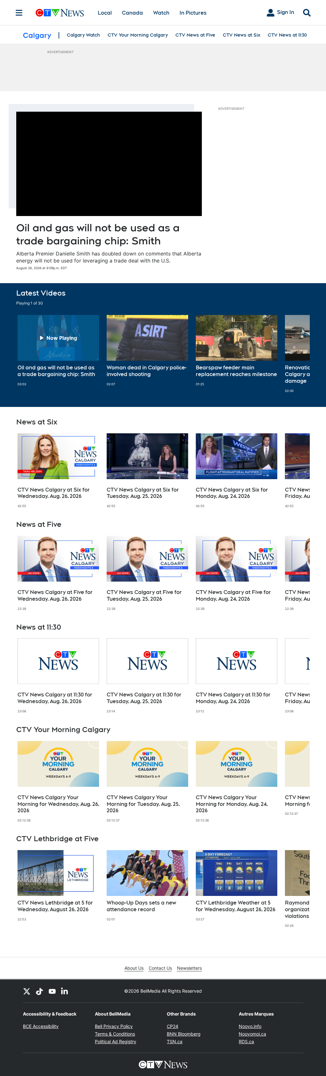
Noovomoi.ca (252, 1034)
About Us (134, 968)
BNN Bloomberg (184, 1034)
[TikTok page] (39, 991)
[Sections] (19, 12)
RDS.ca (246, 1041)
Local (105, 13)
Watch (161, 13)
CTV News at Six (241, 35)
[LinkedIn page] (65, 991)
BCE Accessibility (41, 1026)
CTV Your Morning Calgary (138, 35)
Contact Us (160, 968)
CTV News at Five (195, 35)
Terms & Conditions (115, 1034)
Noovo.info (250, 1026)
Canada (132, 13)
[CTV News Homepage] (60, 13)
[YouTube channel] (52, 991)
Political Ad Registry (115, 1041)
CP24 (172, 1026)
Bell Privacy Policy (114, 1026)
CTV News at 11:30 (287, 35)
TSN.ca (174, 1041)
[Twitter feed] (27, 991)
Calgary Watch (83, 35)
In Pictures (193, 13)
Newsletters (189, 968)
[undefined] (58, 350)
